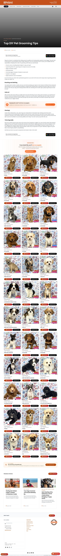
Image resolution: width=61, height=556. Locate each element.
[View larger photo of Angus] (38, 358)
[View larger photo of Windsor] (20, 282)
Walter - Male (8, 376)
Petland (10, 38)
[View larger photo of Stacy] (20, 434)
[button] (7, 156)
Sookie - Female (44, 300)
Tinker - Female (8, 427)
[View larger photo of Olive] (38, 308)
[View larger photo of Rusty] (38, 156)
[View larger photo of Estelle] (20, 206)
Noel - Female (44, 250)
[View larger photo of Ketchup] (20, 384)
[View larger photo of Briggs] (56, 181)
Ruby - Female (44, 174)
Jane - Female (44, 427)
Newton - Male (8, 174)
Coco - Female (26, 351)
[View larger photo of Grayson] (20, 181)
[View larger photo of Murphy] (38, 232)
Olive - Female (26, 326)
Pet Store (45, 489)
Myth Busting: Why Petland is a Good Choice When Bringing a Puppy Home (47, 495)
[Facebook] (5, 547)
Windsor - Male (8, 300)
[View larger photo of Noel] (56, 232)
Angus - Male (26, 376)
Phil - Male (25, 452)
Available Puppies (29, 521)
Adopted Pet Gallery (26, 6)
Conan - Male (8, 326)
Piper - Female (8, 250)
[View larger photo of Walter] (20, 358)
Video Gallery (33, 6)
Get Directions (8, 530)
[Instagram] (9, 547)
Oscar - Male (44, 224)
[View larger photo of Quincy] (56, 257)
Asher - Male (26, 275)
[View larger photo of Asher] (38, 257)
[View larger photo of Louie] (38, 282)
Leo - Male (25, 224)
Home (5, 38)
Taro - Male (44, 402)
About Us (28, 524)
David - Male (8, 275)
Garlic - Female (26, 402)
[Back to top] (56, 515)
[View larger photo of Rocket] (38, 181)
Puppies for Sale (12, 6)
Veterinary (43, 490)
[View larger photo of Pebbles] (56, 333)
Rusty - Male (26, 174)
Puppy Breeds (19, 6)
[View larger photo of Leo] (38, 206)
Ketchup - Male (8, 402)
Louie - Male (26, 300)
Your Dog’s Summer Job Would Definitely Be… (30, 492)
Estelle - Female (8, 224)
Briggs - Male (44, 199)
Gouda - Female (44, 376)
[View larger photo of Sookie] (56, 282)
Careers (27, 528)
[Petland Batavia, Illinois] (8, 2)
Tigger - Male (44, 326)
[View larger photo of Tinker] (20, 409)
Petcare (49, 489)
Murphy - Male (26, 250)
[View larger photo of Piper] (20, 232)
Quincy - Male (44, 275)
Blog (38, 6)
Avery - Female (8, 351)
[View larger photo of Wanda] (38, 409)
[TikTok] (11, 547)
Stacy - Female (8, 452)
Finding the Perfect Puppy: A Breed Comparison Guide (11, 492)
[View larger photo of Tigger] (56, 308)
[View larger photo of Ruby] (56, 156)
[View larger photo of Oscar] (56, 206)
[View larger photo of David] (20, 257)
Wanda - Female (26, 427)
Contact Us (28, 526)
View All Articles (52, 473)
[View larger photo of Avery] (20, 333)
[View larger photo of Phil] (38, 434)
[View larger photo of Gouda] (56, 358)
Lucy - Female (44, 452)
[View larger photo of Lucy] (56, 434)
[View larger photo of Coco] (38, 333)
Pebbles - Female (45, 351)
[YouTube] (7, 547)
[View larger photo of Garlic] (38, 384)
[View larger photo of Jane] (56, 409)
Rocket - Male (26, 199)
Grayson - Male (8, 199)
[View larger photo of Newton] (20, 156)
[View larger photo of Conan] (20, 308)
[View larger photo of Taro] (56, 384)
